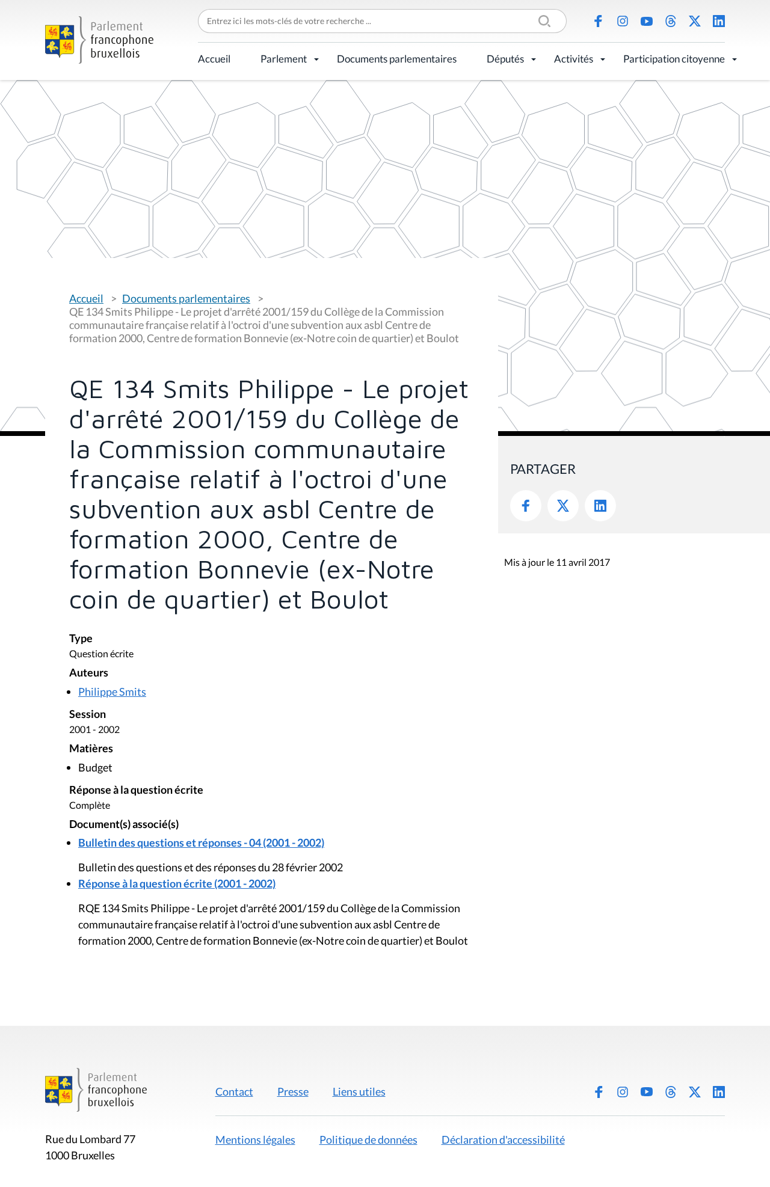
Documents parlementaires (397, 58)
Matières (91, 749)
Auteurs (88, 673)
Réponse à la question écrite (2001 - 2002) (177, 883)
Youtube (647, 21)
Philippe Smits (112, 691)
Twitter (563, 505)
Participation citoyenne (674, 58)
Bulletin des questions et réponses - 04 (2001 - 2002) (201, 842)
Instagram (623, 21)
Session (87, 714)
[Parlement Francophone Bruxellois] (99, 40)
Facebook (599, 21)
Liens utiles (359, 1091)
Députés (505, 58)
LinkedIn (719, 21)
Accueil (214, 58)
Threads (671, 21)
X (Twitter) (695, 21)
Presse (293, 1091)
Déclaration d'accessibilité (503, 1139)
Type (81, 639)
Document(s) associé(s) (124, 824)
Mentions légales (255, 1139)
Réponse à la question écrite (136, 790)
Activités (573, 58)
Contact (234, 1091)
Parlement (283, 58)
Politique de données (368, 1139)
